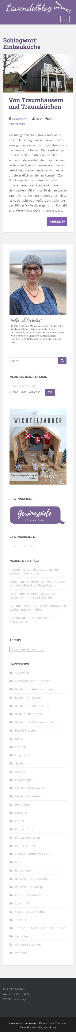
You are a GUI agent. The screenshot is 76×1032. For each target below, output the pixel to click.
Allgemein (22, 673)
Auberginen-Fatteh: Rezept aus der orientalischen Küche (34, 571)
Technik (20, 920)
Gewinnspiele (24, 780)
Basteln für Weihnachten (32, 706)
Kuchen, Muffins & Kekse (32, 854)
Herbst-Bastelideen (28, 796)
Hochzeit (21, 813)
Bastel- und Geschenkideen (34, 689)
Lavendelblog (15, 1023)
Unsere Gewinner (22, 546)
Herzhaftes (22, 805)
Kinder (19, 821)
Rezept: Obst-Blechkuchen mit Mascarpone (31, 619)
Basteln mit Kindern (29, 714)
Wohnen (21, 953)
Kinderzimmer (25, 846)
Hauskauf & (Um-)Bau (30, 788)
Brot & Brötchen (26, 730)
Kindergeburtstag (27, 837)
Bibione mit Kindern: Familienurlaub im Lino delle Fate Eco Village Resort (38, 583)
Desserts (21, 739)
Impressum (31, 1023)
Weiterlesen (57, 221)
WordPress (50, 1027)
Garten (20, 763)
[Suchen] (62, 360)
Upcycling (22, 936)
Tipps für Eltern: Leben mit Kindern (40, 928)
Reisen (19, 862)
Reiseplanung (24, 870)
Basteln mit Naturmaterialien (35, 722)
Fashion (20, 747)
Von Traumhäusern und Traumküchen (36, 103)
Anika (38, 119)
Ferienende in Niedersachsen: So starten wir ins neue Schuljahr (33, 595)
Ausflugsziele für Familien (33, 681)
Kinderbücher (25, 829)
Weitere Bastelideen (29, 944)
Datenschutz (46, 1023)
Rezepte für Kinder (28, 895)
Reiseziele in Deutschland (33, 879)
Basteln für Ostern (28, 697)
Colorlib (24, 1027)
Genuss (20, 772)
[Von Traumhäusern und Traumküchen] (38, 73)
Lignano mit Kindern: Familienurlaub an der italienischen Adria (38, 607)
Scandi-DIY (22, 903)
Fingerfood (22, 755)
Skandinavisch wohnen (31, 912)
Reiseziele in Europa (29, 887)
